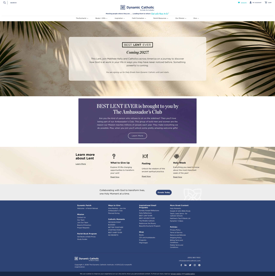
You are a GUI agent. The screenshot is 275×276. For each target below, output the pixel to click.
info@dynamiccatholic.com (189, 261)
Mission (80, 214)
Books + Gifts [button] (100, 18)
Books (141, 235)
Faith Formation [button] (138, 18)
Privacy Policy (175, 230)
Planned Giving (113, 213)
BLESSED (111, 225)
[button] (242, 3)
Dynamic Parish (84, 205)
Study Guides (82, 239)
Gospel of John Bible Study (180, 211)
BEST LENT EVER (145, 216)
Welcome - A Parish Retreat (87, 208)
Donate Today (164, 192)
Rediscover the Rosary (147, 223)
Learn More (137, 136)
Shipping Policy (176, 238)
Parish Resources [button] (159, 18)
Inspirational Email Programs (147, 206)
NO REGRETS (113, 235)
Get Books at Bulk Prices (86, 237)
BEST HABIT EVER (115, 232)
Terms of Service (176, 232)
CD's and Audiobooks (147, 237)
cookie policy (190, 274)
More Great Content (179, 205)
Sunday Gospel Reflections (149, 210)
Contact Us (81, 217)
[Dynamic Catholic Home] (137, 8)
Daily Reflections (145, 213)
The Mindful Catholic (147, 221)
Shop (141, 232)
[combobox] (119, 2)
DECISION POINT (114, 222)
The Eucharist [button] (81, 18)
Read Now (114, 177)
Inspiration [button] (119, 18)
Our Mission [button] (179, 18)
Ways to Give (114, 205)
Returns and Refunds (178, 235)
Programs (142, 240)
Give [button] (195, 18)
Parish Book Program (87, 234)
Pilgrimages (143, 243)
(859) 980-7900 (194, 258)
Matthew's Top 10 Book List (180, 218)
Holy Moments (175, 208)
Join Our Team (82, 222)
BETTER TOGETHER (115, 227)
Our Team (80, 220)
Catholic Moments (116, 219)
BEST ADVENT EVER (147, 218)
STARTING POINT (114, 230)
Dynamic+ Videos (176, 221)
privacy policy (176, 274)
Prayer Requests (83, 228)
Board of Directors (84, 225)
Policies (173, 227)
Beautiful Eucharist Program (149, 226)
